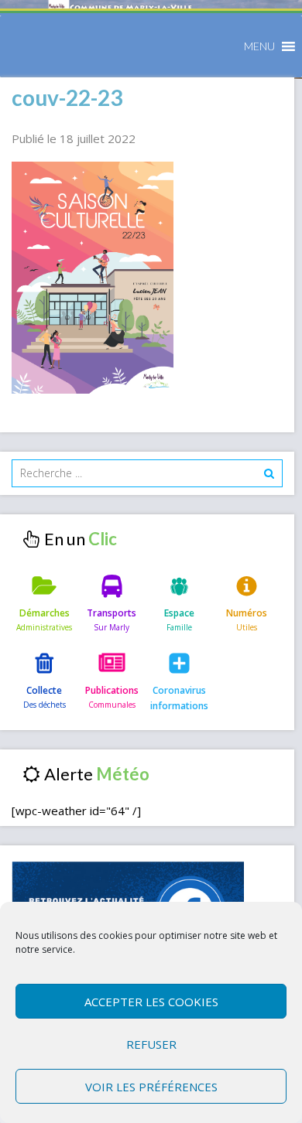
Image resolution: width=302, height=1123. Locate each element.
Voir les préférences (151, 1086)
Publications (112, 690)
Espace (179, 613)
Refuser (151, 1044)
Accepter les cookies (151, 1001)
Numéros (246, 613)
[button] (259, 46)
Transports (111, 613)
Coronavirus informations (179, 698)
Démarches (44, 613)
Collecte (44, 690)
